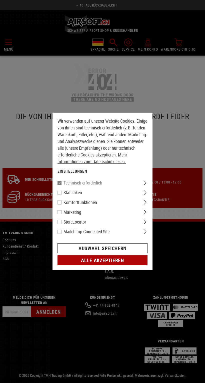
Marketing (72, 212)
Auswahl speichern (102, 248)
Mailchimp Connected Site (87, 232)
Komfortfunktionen (80, 202)
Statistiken (73, 192)
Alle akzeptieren (102, 260)
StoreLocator (75, 222)
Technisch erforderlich (83, 183)
